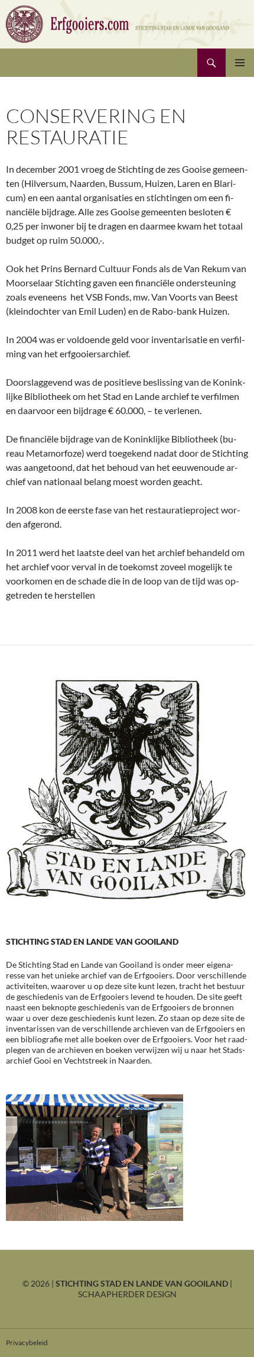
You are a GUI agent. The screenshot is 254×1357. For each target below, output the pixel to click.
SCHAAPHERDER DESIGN (127, 1294)
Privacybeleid (27, 1342)
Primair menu (240, 63)
